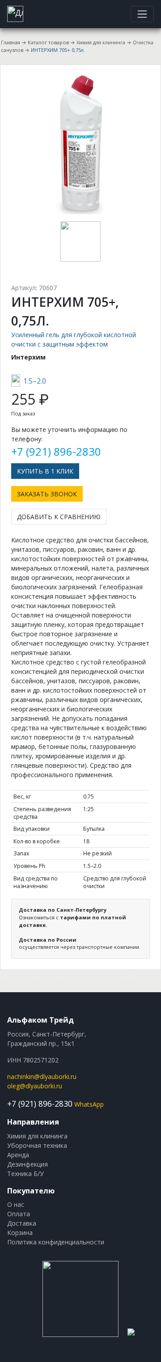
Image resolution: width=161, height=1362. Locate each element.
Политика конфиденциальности (55, 1242)
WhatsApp (89, 1104)
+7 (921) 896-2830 (56, 451)
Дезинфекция (27, 1164)
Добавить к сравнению (59, 516)
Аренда (18, 1155)
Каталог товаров (48, 42)
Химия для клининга (100, 42)
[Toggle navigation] (142, 14)
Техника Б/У (25, 1173)
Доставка (21, 1223)
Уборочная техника (37, 1145)
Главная (10, 42)
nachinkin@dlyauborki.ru (41, 1076)
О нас (15, 1204)
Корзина (20, 1232)
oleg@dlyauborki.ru (34, 1086)
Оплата (18, 1214)
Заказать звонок (47, 494)
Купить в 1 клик (45, 471)
